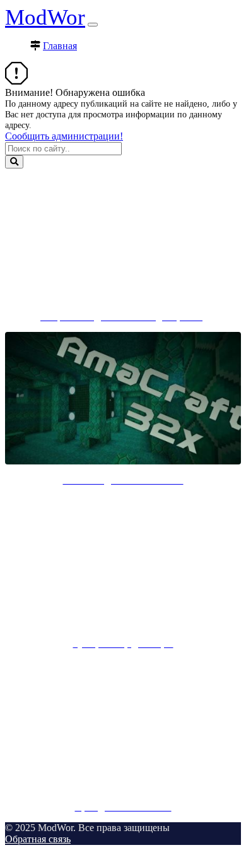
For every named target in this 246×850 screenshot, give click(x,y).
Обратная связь (38, 839)
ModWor (45, 17)
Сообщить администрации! (64, 136)
